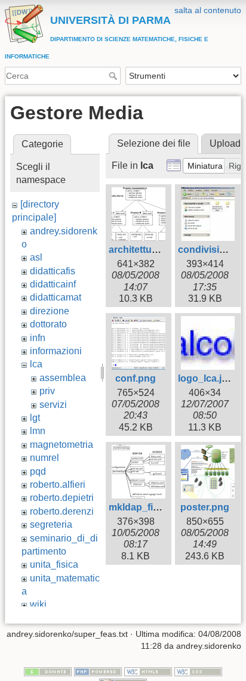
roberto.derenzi (62, 511)
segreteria (51, 524)
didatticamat (55, 297)
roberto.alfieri (57, 484)
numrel (44, 458)
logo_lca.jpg (205, 378)
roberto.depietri (62, 498)
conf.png (135, 378)
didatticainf (53, 284)
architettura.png (145, 249)
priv (47, 391)
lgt (35, 418)
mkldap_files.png (147, 507)
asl (36, 257)
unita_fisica (54, 564)
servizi (53, 405)
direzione (49, 311)
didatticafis (52, 271)
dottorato (48, 324)
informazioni (56, 351)
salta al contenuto (207, 10)
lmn (37, 431)
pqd (38, 471)
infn (37, 338)
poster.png (204, 507)
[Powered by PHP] (98, 671)
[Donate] (48, 671)
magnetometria (61, 444)
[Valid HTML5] (148, 671)
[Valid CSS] (198, 671)
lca (36, 364)
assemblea (62, 378)
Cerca (114, 76)
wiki (38, 604)
